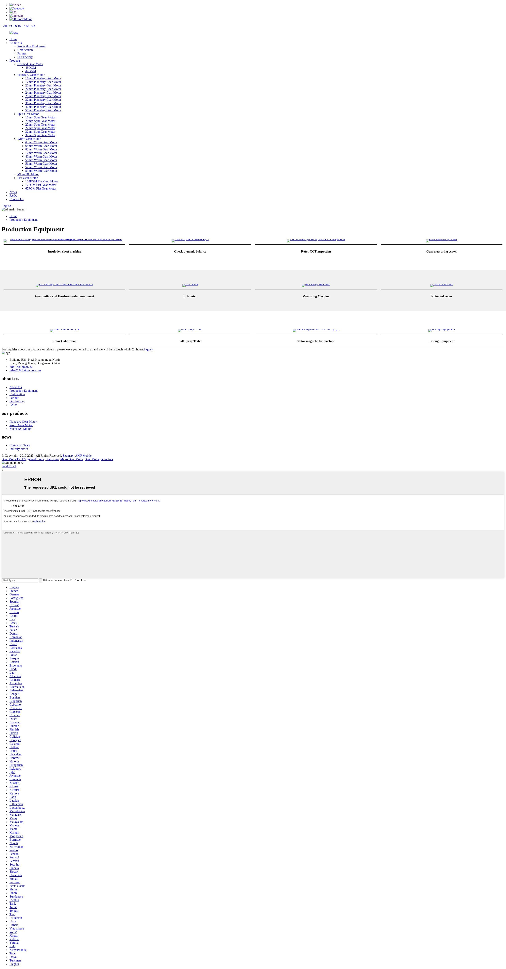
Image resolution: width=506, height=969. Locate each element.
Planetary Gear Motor (30, 74)
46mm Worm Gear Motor (41, 156)
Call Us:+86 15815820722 (18, 25)
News (13, 192)
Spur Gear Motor (28, 113)
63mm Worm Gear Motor (41, 142)
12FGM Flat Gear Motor (40, 185)
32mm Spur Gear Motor (40, 131)
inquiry (148, 349)
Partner (21, 53)
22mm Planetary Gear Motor (43, 89)
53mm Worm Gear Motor (41, 170)
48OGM (30, 67)
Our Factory (25, 57)
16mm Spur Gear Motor (40, 117)
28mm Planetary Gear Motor (43, 96)
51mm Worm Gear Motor (41, 163)
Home (13, 39)
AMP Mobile (83, 455)
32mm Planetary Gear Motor (43, 99)
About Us (15, 42)
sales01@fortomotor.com (25, 370)
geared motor (36, 459)
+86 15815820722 (21, 366)
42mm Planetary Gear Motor (43, 106)
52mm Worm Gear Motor (41, 167)
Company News (19, 445)
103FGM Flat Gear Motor (41, 181)
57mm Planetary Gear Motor (43, 110)
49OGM (30, 71)
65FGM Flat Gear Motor (40, 188)
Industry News (18, 449)
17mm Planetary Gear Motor (43, 82)
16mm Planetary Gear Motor (43, 78)
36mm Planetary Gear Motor (43, 103)
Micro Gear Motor (71, 459)
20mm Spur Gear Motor (40, 121)
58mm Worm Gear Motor (41, 160)
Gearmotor (52, 459)
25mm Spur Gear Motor (40, 124)
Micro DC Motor (28, 174)
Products (14, 60)
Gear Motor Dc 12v (14, 459)
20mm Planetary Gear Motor (43, 85)
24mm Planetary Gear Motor (43, 92)
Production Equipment (31, 46)
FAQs (13, 195)
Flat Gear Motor (27, 177)
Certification (25, 50)
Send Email (9, 466)
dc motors (107, 459)
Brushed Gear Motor (30, 64)
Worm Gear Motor (29, 138)
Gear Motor (92, 459)
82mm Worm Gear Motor (41, 149)
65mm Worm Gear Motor (41, 145)
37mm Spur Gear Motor (40, 135)
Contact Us (16, 199)
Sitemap (68, 455)
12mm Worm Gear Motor (41, 153)
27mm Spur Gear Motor (40, 128)
